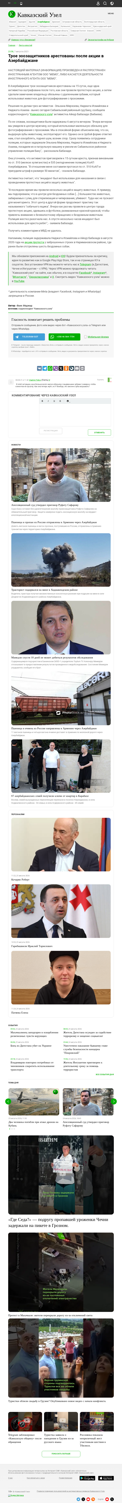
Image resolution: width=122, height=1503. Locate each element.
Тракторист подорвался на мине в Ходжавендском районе (44, 589)
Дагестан (21, 26)
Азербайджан (43, 22)
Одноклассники (39, 276)
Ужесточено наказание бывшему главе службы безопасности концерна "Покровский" (85, 1049)
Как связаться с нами (36, 1478)
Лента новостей (25, 45)
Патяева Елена (19, 1012)
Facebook (85, 272)
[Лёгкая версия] (21, 3)
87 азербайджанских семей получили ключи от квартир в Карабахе (50, 796)
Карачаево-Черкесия (81, 26)
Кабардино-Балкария (49, 26)
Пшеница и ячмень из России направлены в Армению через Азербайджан (54, 728)
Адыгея (32, 22)
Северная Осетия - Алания (82, 31)
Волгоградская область (94, 22)
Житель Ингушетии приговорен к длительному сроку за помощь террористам (82, 1066)
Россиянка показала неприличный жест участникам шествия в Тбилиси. (93, 1440)
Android (53, 256)
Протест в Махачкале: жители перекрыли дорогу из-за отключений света (50, 1315)
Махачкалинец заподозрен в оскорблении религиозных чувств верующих (34, 1034)
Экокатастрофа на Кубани (100, 40)
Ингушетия (32, 26)
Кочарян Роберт (20, 879)
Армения (56, 22)
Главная (11, 45)
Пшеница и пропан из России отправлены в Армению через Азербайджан (54, 522)
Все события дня (105, 1074)
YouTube (19, 281)
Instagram (99, 272)
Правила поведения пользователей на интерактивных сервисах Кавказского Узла (71, 1491)
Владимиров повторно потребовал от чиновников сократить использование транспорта (32, 1066)
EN (15, 3)
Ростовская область (59, 31)
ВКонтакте (19, 276)
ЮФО (72, 35)
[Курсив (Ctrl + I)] (48, 401)
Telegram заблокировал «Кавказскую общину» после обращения (25, 1438)
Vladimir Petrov (35, 380)
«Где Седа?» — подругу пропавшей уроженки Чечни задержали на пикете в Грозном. (58, 1222)
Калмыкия (65, 26)
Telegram (85, 264)
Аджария (22, 22)
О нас (10, 1478)
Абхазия (12, 22)
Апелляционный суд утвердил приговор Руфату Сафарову (45, 505)
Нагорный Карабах (17, 31)
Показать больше (61, 1454)
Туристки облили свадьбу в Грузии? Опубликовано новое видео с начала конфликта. (57, 1401)
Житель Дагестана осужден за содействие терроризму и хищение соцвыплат (87, 1034)
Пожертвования (65, 1478)
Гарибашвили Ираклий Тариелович (31, 946)
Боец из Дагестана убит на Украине (31, 1045)
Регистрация (51, 431)
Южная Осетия (44, 35)
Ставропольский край (18, 35)
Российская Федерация (37, 31)
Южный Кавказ (60, 35)
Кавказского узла (41, 114)
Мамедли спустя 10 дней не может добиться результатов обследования (52, 657)
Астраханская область (72, 22)
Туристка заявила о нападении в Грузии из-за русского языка (59, 1438)
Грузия (12, 26)
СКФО (98, 31)
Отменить (99, 432)
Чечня (33, 35)
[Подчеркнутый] (54, 401)
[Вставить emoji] (68, 401)
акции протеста (34, 242)
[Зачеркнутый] (60, 401)
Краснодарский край (102, 26)
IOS (63, 256)
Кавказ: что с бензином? (23, 40)
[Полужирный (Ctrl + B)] (42, 401)
